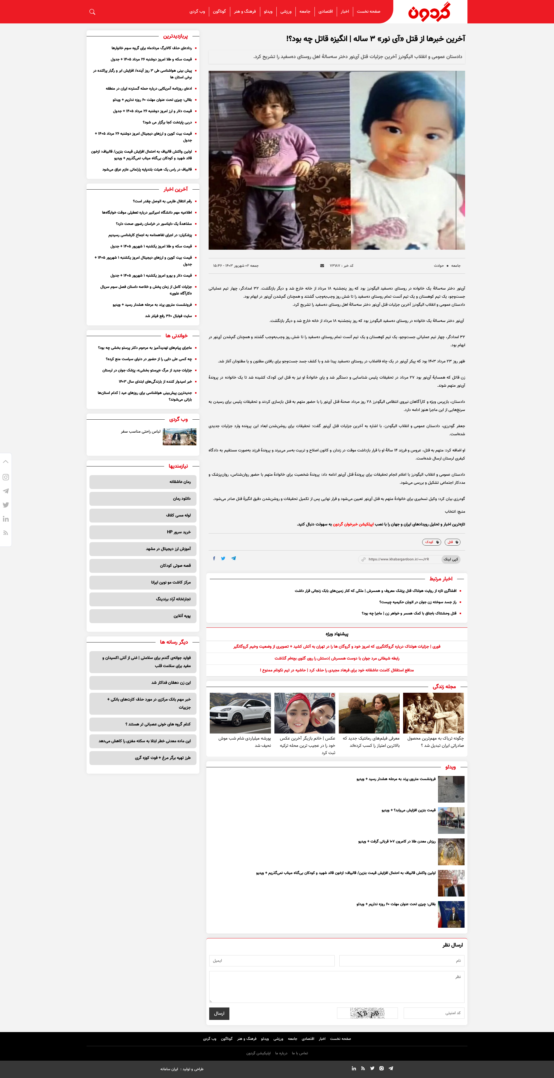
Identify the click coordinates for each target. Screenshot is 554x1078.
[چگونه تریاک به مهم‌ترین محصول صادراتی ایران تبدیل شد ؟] (433, 713)
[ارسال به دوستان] (322, 265)
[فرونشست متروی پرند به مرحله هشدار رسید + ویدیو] (451, 789)
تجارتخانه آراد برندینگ (173, 599)
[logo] (430, 11)
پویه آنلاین (182, 616)
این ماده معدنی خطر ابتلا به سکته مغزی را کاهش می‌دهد (145, 741)
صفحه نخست (368, 11)
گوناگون (219, 11)
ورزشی (285, 11)
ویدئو (268, 11)
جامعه (305, 11)
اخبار (345, 11)
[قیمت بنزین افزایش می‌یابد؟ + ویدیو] (451, 820)
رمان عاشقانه (180, 482)
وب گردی (197, 11)
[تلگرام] (5, 492)
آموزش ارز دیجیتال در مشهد (168, 549)
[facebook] (214, 558)
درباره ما (281, 1053)
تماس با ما (300, 1053)
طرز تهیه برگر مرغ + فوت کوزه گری (163, 758)
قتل (450, 542)
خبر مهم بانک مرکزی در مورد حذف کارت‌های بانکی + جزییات (149, 704)
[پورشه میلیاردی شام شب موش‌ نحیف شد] (240, 713)
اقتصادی (326, 11)
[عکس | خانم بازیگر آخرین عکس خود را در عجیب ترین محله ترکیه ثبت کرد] (304, 713)
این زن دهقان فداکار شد (171, 683)
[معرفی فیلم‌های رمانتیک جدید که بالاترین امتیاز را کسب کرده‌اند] (369, 713)
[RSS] (5, 533)
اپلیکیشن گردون (258, 1053)
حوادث (439, 266)
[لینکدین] (5, 520)
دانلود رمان (182, 499)
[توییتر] (5, 506)
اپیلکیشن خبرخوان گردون (353, 524)
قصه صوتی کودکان (175, 566)
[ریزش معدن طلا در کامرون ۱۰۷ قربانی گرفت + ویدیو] (451, 851)
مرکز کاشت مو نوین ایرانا (171, 582)
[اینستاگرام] (5, 478)
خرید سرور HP (179, 532)
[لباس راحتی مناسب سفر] (180, 436)
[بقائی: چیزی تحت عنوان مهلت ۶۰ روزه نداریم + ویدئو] (451, 914)
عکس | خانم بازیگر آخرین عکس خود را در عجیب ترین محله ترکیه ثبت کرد (307, 745)
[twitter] (223, 558)
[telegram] (233, 558)
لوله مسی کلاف (178, 515)
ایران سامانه (169, 1069)
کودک (429, 542)
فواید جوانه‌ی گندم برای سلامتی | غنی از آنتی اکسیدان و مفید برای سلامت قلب (146, 662)
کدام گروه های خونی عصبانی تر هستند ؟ (158, 724)
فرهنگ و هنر (245, 11)
